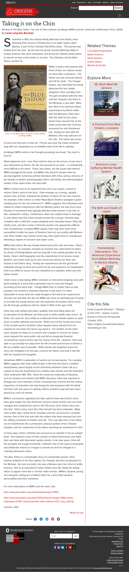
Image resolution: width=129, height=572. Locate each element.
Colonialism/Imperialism (99, 50)
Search (74, 7)
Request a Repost (117, 553)
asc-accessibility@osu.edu (103, 568)
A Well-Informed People (115, 560)
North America (94, 58)
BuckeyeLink (81, 3)
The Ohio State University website (11, 3)
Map (89, 3)
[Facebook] (35, 519)
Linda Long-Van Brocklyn (19, 33)
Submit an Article (117, 551)
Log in (121, 566)
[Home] (23, 12)
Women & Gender (96, 65)
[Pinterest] (53, 519)
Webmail (106, 3)
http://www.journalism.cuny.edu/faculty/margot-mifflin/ (31, 492)
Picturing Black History (115, 563)
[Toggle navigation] (119, 15)
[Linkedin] (41, 519)
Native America (95, 54)
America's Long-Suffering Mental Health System (106, 168)
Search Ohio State (116, 3)
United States (94, 61)
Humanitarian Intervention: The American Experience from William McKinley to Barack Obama (106, 255)
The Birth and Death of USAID (106, 209)
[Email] (58, 519)
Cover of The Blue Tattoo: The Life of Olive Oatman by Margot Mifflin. (25, 135)
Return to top (77, 512)
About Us (120, 546)
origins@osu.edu (117, 541)
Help (73, 3)
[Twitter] (47, 519)
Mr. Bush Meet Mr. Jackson (106, 86)
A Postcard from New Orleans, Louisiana (106, 126)
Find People (97, 3)
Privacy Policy (118, 544)
